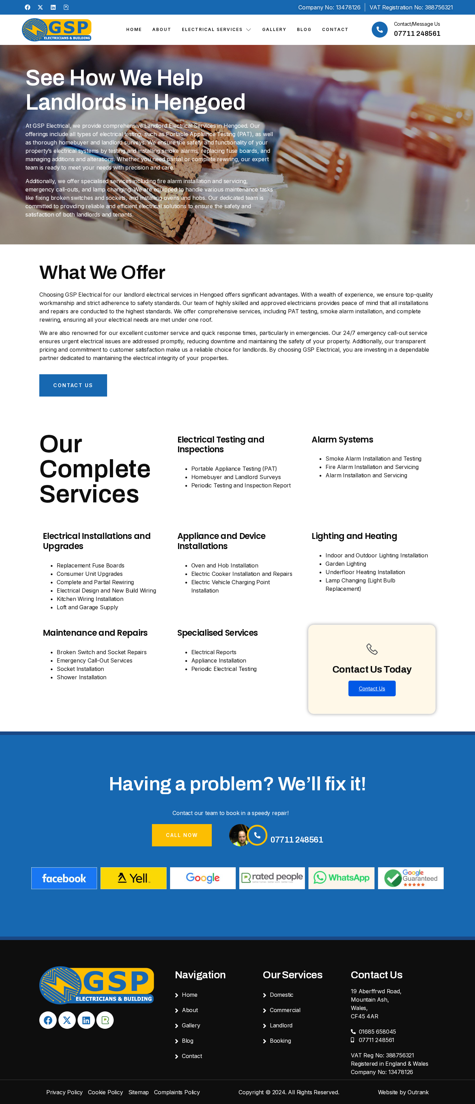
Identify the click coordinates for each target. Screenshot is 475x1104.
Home (134, 29)
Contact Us (372, 688)
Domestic (281, 994)
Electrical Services (212, 29)
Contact (335, 29)
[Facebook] (27, 7)
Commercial (285, 1010)
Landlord (281, 1025)
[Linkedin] (53, 7)
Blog (304, 29)
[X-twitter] (40, 7)
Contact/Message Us (417, 24)
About (161, 29)
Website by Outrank (403, 1092)
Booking (280, 1040)
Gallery (274, 29)
